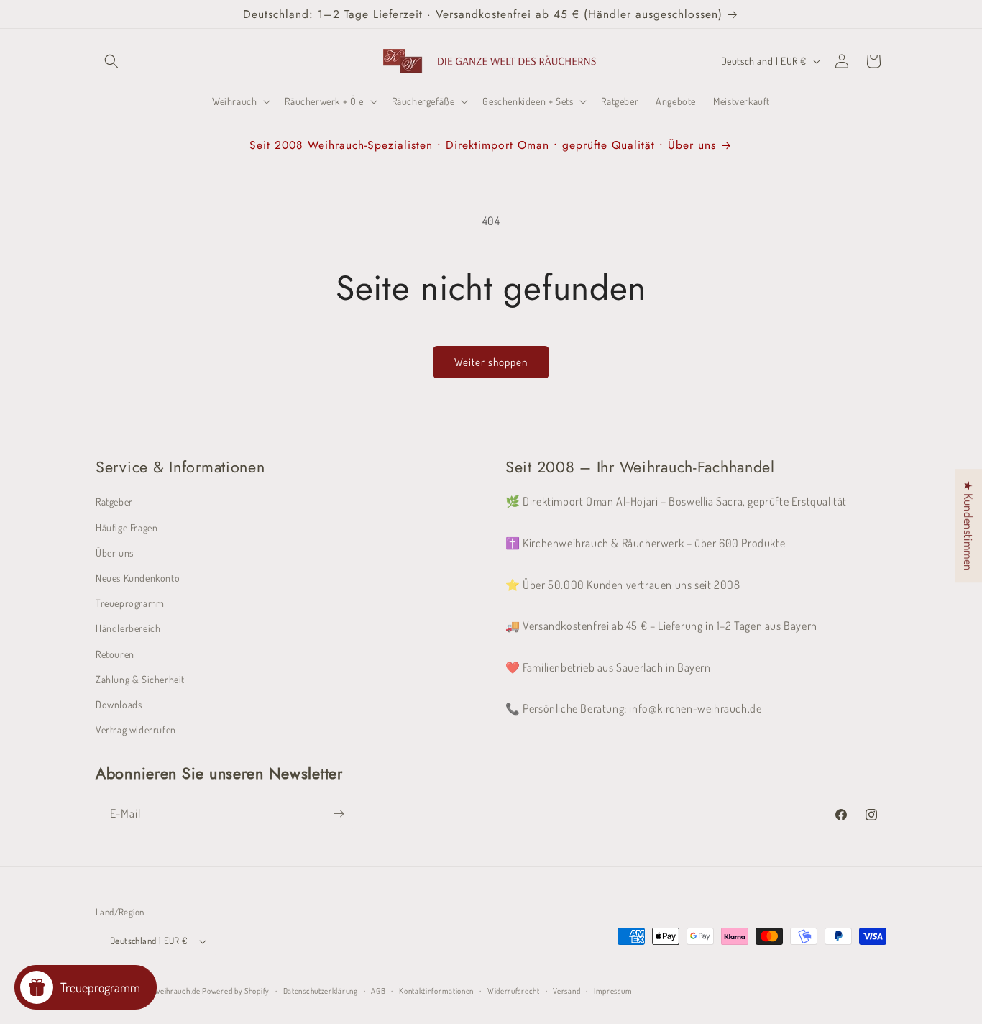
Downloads (119, 704)
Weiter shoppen (491, 362)
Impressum (613, 991)
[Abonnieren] (338, 813)
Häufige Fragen (126, 527)
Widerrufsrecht (513, 991)
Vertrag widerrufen (136, 729)
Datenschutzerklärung (320, 991)
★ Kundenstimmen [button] (968, 525)
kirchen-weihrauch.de (163, 991)
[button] (111, 61)
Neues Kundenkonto (138, 578)
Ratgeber (114, 501)
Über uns (115, 553)
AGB (378, 991)
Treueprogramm (130, 603)
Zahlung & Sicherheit (140, 679)
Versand (566, 991)
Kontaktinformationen (436, 991)
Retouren (115, 654)
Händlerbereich (128, 628)
